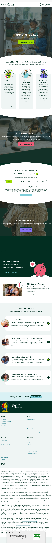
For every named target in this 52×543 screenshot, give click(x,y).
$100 (22, 181)
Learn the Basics (25, 144)
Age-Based (30, 421)
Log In (42, 4)
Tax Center (29, 442)
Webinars (3, 427)
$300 (36, 181)
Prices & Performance (31, 428)
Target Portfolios (31, 424)
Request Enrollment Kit (32, 453)
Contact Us (47, 1)
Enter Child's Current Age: (23, 174)
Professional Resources (32, 451)
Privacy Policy (4, 541)
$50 (16, 181)
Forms (37, 1)
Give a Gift (25, 229)
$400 (43, 181)
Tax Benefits (3, 423)
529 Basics (3, 419)
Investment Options (31, 419)
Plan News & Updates (31, 447)
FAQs (41, 1)
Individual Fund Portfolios (33, 426)
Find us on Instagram (4, 464)
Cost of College (4, 425)
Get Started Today (9, 273)
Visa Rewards (4, 449)
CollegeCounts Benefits (6, 421)
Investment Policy (33, 433)
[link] (26, 342)
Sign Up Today (31, 295)
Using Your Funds (4, 442)
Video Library (30, 444)
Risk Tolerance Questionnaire (33, 431)
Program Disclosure (29, 521)
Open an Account (26, 195)
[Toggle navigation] (48, 4)
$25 (9, 181)
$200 (29, 181)
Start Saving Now (25, 42)
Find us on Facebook (2, 464)
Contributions (4, 440)
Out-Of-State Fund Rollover (7, 444)
